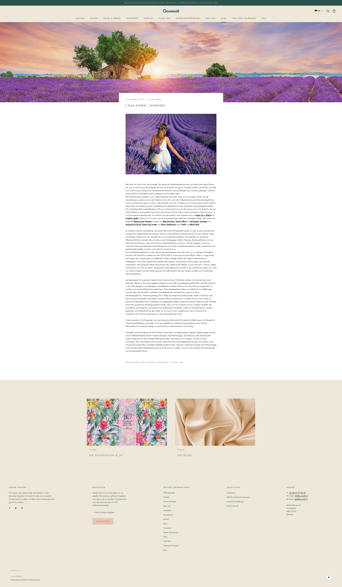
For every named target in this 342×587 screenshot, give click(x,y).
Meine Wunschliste (170, 532)
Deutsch (14, 571)
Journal (166, 519)
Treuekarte (167, 528)
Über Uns (167, 506)
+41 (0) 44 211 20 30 (297, 493)
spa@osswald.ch (301, 499)
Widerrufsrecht (233, 506)
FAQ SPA (167, 541)
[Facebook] (10, 508)
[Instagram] (22, 508)
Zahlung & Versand (170, 545)
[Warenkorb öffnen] (334, 10)
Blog (165, 523)
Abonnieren (103, 521)
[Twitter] (16, 508)
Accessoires (168, 514)
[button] (318, 10)
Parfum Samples (169, 501)
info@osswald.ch (301, 496)
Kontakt (166, 497)
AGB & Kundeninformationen (238, 497)
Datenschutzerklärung (235, 501)
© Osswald (16, 576)
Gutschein (167, 510)
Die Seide (184, 455)
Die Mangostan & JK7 (106, 455)
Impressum (231, 492)
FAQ (165, 536)
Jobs (165, 550)
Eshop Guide (34, 579)
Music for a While (203, 215)
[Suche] (328, 10)
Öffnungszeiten (169, 492)
